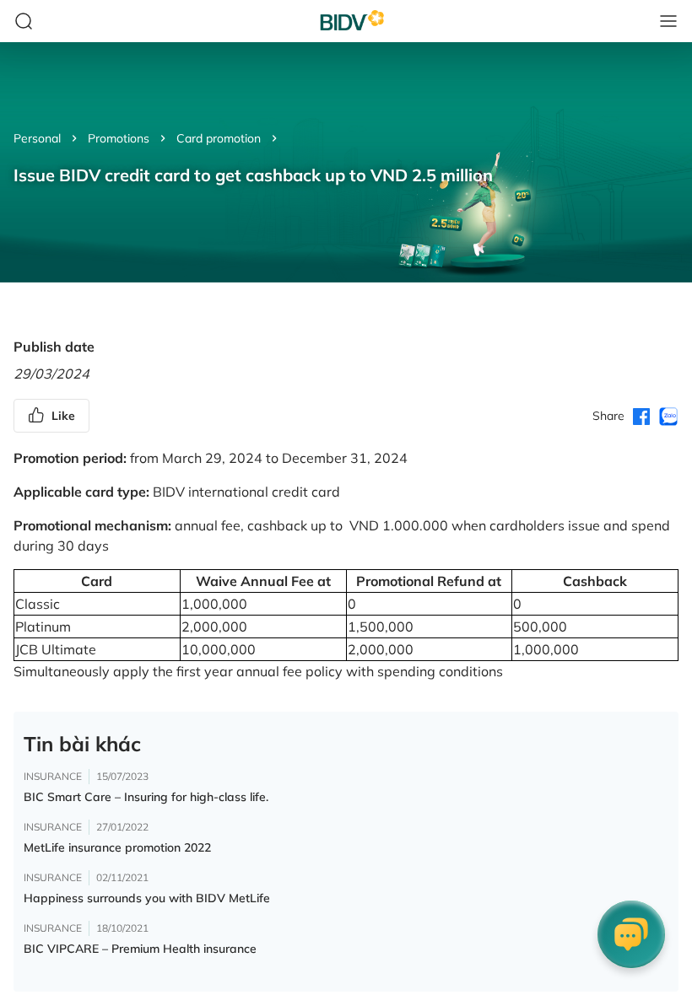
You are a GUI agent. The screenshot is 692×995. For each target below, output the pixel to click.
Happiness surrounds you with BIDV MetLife (147, 898)
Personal (37, 138)
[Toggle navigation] (668, 21)
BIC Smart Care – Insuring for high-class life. (146, 796)
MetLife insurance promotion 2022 (117, 847)
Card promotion (218, 138)
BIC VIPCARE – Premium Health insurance (140, 948)
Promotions (118, 138)
